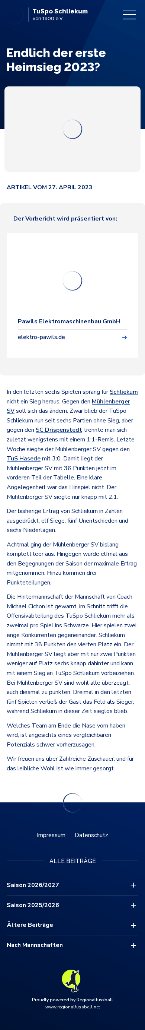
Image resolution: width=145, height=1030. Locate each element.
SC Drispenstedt (59, 430)
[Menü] (129, 14)
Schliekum (124, 392)
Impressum (51, 835)
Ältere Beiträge (30, 925)
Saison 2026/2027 (33, 885)
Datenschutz (91, 835)
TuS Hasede (24, 458)
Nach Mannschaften (35, 945)
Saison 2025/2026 (33, 905)
